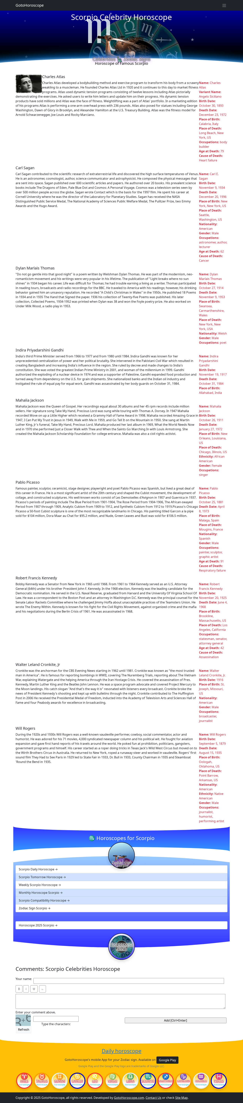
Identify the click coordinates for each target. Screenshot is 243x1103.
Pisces (219, 1081)
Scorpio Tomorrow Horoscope (40, 877)
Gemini (59, 1081)
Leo (95, 1081)
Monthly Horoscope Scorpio (39, 893)
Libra (130, 1081)
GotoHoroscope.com (129, 1098)
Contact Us (153, 1098)
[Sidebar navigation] (224, 5)
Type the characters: (56, 1024)
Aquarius (201, 1081)
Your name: (24, 979)
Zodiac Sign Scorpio (33, 908)
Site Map (181, 1098)
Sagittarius (166, 1081)
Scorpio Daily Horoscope (36, 869)
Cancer (77, 1081)
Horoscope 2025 (121, 946)
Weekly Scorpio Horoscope (38, 885)
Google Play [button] (167, 1060)
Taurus (42, 1081)
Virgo (112, 1081)
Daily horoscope (121, 1051)
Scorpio (148, 1081)
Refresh (23, 1029)
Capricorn (183, 1081)
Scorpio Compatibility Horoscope (42, 900)
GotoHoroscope (30, 5)
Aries (24, 1081)
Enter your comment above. (36, 1012)
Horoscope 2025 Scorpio (36, 925)
